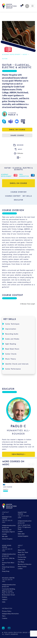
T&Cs (4, 616)
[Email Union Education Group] (9, 628)
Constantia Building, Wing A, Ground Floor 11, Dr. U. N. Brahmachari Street (8, 592)
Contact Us (21, 559)
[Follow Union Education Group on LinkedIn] (3, 628)
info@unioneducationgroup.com (9, 526)
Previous (29, 464)
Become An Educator (24, 564)
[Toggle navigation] (32, 6)
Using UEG (21, 555)
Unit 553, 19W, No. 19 (8, 559)
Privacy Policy (6, 611)
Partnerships (22, 557)
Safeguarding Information (10, 613)
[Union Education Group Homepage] (9, 5)
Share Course (17, 135)
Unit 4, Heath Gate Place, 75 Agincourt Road (24, 527)
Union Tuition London (22, 567)
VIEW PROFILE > (18, 454)
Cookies (4, 618)
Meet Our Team (23, 552)
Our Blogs (21, 562)
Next (32, 464)
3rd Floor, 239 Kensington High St (8, 531)
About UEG (21, 550)
